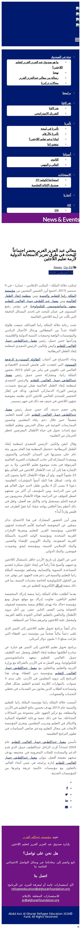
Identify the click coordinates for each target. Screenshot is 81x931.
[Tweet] (66, 794)
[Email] (66, 807)
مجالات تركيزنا (50, 83)
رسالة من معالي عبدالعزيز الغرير (39, 77)
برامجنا (67, 93)
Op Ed (68, 267)
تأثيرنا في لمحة (50, 128)
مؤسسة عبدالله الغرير (37, 837)
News (58, 267)
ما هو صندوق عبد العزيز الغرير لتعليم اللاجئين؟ (39, 64)
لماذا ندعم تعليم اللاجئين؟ (44, 139)
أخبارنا (67, 195)
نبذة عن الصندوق (61, 57)
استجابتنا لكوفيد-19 (47, 180)
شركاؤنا (66, 103)
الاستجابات (64, 174)
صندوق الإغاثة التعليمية (45, 185)
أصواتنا (67, 154)
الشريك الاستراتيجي (46, 113)
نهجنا (56, 72)
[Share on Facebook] (67, 788)
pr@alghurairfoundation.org (40, 900)
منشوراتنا (53, 144)
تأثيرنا (67, 123)
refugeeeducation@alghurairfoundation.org (40, 889)
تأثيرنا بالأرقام (50, 134)
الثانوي (55, 159)
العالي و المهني (50, 164)
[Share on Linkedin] (66, 801)
